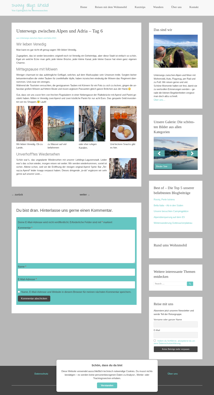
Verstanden (107, 385)
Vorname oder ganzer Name (168, 319)
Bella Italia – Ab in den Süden (168, 205)
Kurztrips (140, 7)
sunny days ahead (30, 6)
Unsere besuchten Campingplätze (171, 211)
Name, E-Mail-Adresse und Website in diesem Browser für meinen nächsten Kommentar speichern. (76, 292)
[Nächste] (192, 153)
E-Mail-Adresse (27, 279)
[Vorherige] (159, 153)
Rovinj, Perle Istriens (164, 199)
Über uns (176, 7)
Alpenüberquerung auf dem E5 (169, 217)
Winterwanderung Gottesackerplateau (173, 223)
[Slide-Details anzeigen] (176, 153)
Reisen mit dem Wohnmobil (111, 7)
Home (83, 7)
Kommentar (25, 227)
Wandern (158, 7)
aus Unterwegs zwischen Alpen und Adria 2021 (36, 38)
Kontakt (193, 7)
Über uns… (159, 99)
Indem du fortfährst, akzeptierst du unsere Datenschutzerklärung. (175, 342)
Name (22, 266)
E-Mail (157, 330)
